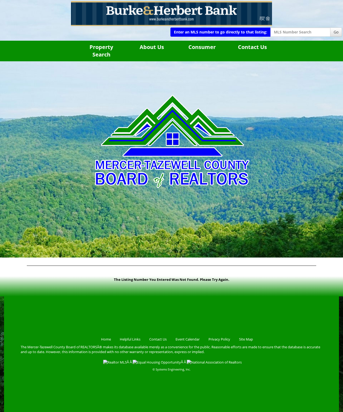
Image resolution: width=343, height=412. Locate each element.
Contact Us (252, 47)
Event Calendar (188, 339)
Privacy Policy (219, 339)
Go (336, 32)
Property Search (101, 50)
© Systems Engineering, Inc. (171, 369)
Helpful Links (130, 339)
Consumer (202, 47)
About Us (152, 47)
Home (106, 339)
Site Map (246, 339)
